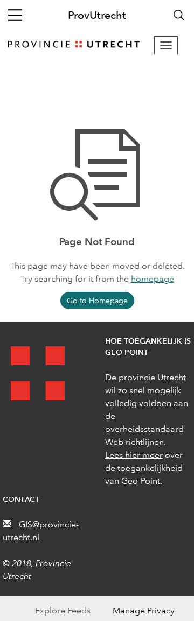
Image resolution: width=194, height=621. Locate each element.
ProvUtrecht (97, 15)
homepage (152, 279)
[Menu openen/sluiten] (166, 45)
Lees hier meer (134, 455)
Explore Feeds (63, 610)
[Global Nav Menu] (15, 15)
